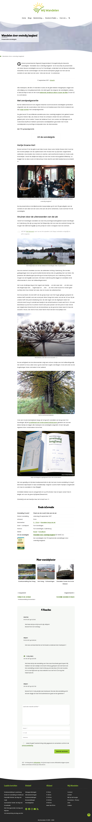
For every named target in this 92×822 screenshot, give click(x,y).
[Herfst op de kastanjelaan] (46, 392)
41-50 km (49, 803)
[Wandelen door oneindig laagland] (20, 549)
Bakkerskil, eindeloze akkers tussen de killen (54, 92)
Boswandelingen (30, 800)
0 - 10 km (36, 522)
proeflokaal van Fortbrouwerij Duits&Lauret (43, 422)
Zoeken (69, 805)
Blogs (30, 18)
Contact (69, 792)
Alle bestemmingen (31, 795)
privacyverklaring (27, 745)
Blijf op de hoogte (72, 797)
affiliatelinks (36, 762)
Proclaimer (70, 800)
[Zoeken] (69, 18)
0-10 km (48, 792)
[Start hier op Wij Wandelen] (46, 13)
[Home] (1, 56)
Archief (69, 795)
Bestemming (38, 18)
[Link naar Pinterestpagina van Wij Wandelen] (26, 809)
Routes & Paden (51, 18)
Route (35, 532)
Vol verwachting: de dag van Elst (13, 813)
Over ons (63, 18)
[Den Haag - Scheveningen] (46, 579)
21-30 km (49, 797)
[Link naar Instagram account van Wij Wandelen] (32, 809)
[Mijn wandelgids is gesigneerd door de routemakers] (46, 453)
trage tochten (24, 109)
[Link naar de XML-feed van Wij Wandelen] (37, 809)
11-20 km (48, 795)
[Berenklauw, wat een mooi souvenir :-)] (46, 334)
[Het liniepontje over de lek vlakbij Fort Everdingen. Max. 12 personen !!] (46, 251)
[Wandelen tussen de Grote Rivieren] (65, 579)
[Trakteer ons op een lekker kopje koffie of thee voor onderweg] (88, 814)
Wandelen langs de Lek (48, 522)
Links (68, 803)
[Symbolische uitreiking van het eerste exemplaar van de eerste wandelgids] (46, 181)
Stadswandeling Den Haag (26, 581)
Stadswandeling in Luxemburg (13, 792)
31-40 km (49, 800)
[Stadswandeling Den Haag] (27, 579)
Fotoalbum (42, 532)
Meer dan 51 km (50, 805)
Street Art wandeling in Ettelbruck (14, 795)
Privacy (77, 800)
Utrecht (52, 80)
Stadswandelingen (30, 797)
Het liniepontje (30, 231)
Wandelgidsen (29, 803)
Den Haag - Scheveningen (46, 581)
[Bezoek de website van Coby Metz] (24, 656)
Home (24, 18)
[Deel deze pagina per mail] (35, 809)
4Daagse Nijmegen (30, 792)
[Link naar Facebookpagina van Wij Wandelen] (29, 809)
